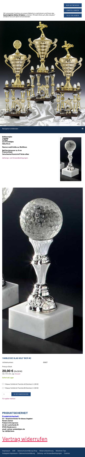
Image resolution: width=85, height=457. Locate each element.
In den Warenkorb (21, 394)
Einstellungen (73, 10)
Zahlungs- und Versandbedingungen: (15, 158)
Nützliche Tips (61, 451)
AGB (13, 451)
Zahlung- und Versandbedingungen (49, 453)
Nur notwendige (72, 5)
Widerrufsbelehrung (46, 451)
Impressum (6, 451)
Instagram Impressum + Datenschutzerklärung (18, 453)
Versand (17, 374)
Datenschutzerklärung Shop (27, 451)
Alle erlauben (73, 15)
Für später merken (8, 399)
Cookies (67, 453)
